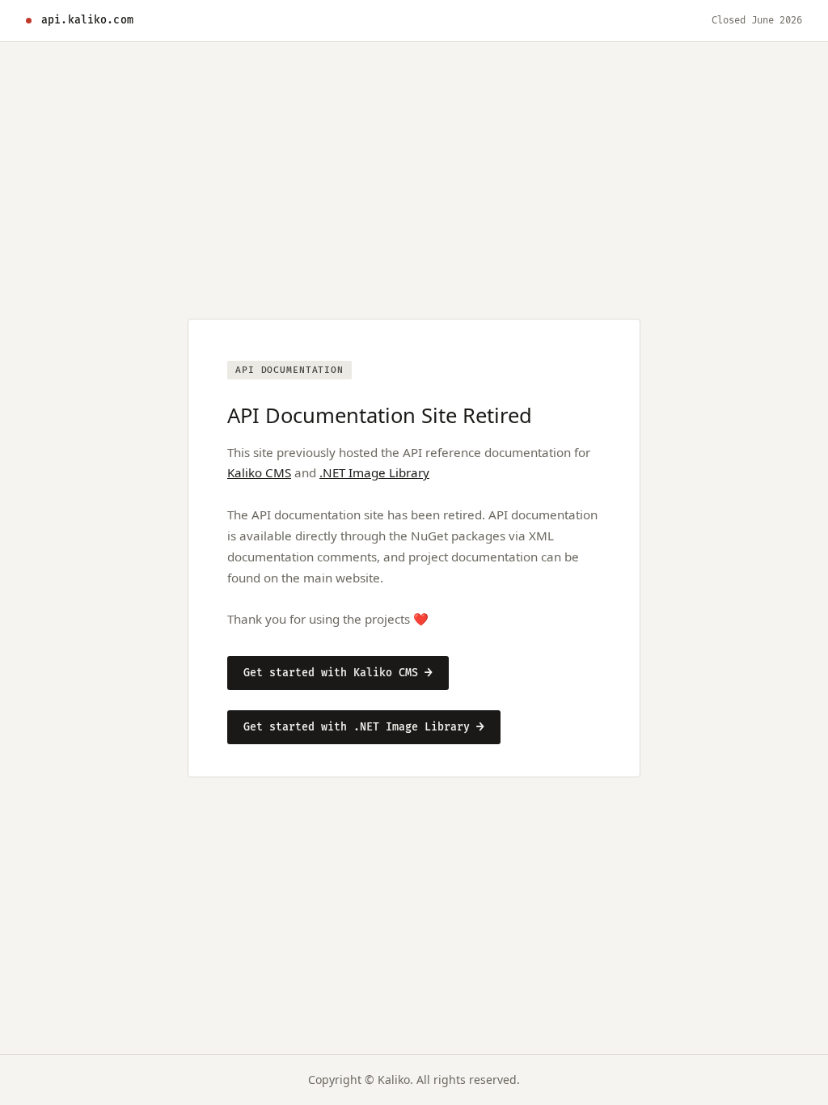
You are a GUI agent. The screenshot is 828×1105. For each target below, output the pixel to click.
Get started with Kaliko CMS (338, 673)
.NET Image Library (374, 472)
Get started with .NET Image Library (363, 727)
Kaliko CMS (259, 472)
